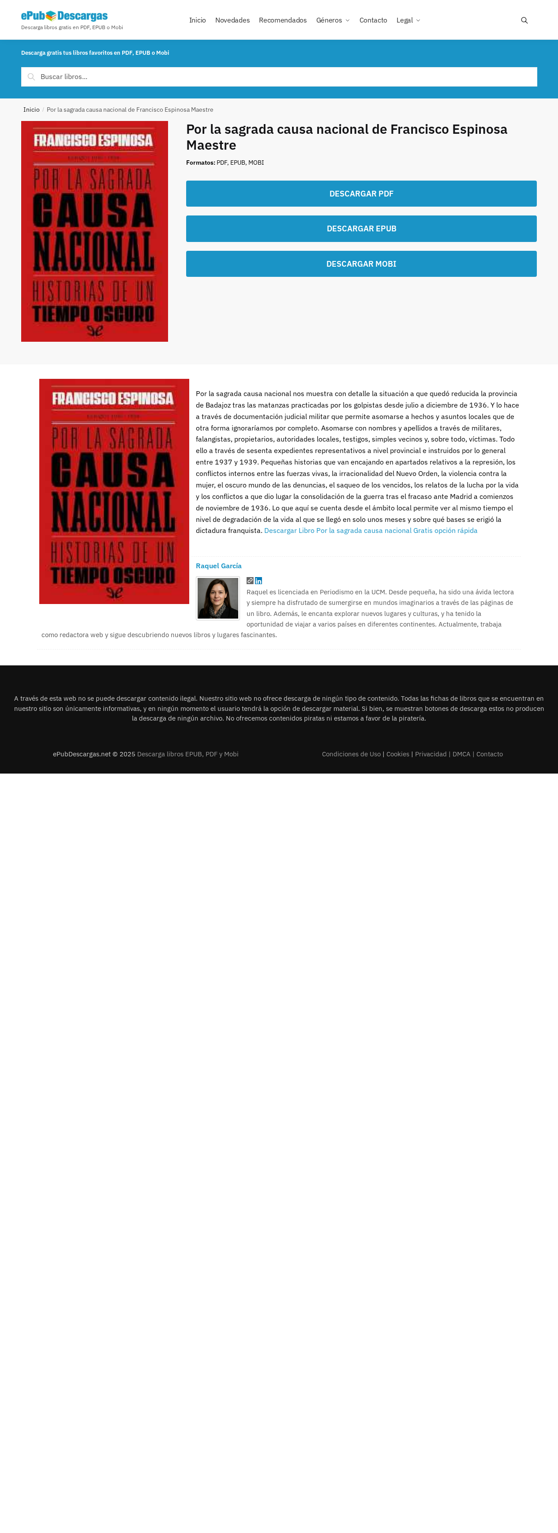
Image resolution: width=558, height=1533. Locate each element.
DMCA (462, 754)
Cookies (397, 754)
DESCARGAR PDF (361, 194)
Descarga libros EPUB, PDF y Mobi (188, 754)
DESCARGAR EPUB (362, 228)
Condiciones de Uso (351, 754)
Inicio (31, 109)
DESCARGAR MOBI (361, 264)
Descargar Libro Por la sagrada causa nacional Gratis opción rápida (371, 530)
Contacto (489, 754)
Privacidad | (434, 754)
